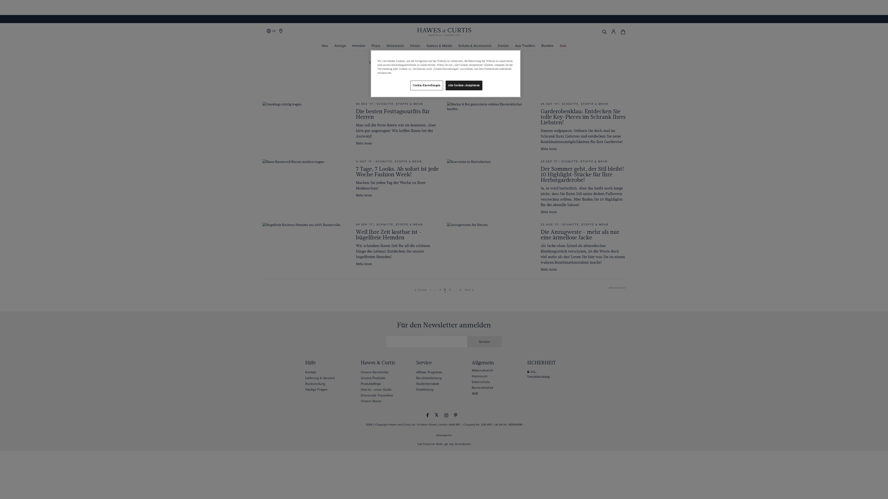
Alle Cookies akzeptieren (464, 85)
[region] (445, 73)
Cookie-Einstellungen (426, 85)
